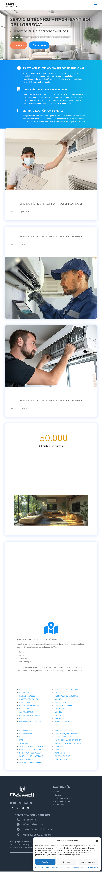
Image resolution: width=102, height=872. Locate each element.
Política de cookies (62, 801)
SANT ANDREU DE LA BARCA (31, 746)
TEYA (57, 749)
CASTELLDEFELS (26, 712)
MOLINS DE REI (61, 702)
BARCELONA (24, 702)
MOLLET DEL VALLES (63, 705)
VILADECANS (60, 753)
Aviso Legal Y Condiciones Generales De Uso (82, 867)
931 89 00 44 (29, 819)
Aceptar (45, 862)
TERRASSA (59, 746)
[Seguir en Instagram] (23, 808)
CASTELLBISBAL (26, 709)
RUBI (21, 740)
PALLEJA (58, 715)
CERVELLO (23, 718)
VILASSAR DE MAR (62, 759)
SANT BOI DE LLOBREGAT (30, 749)
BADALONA (24, 692)
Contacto (58, 795)
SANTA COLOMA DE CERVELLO (67, 737)
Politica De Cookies (42, 867)
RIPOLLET (23, 737)
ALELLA (22, 689)
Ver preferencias (88, 862)
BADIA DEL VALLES (27, 696)
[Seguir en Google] (28, 808)
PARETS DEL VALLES (63, 718)
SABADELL (23, 743)
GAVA (57, 692)
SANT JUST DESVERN (63, 730)
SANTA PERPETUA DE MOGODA (68, 743)
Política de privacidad (63, 798)
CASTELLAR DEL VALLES (29, 705)
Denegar (67, 862)
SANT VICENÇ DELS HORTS (66, 733)
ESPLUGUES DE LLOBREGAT (66, 689)
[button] (97, 841)
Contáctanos (39, 45)
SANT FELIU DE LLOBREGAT (31, 756)
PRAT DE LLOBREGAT (64, 721)
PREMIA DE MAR (26, 733)
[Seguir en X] (17, 808)
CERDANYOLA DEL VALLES (30, 715)
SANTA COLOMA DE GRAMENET (68, 740)
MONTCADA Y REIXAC (64, 709)
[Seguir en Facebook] (12, 808)
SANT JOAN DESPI (26, 759)
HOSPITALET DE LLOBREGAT (67, 696)
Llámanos (19, 45)
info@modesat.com (33, 824)
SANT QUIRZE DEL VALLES (30, 762)
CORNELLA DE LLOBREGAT (30, 721)
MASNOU (58, 699)
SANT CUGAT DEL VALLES (30, 753)
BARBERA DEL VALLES (28, 699)
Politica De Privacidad (57, 867)
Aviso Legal (59, 804)
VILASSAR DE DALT (62, 756)
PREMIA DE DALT (26, 730)
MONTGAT (59, 712)
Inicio (57, 792)
